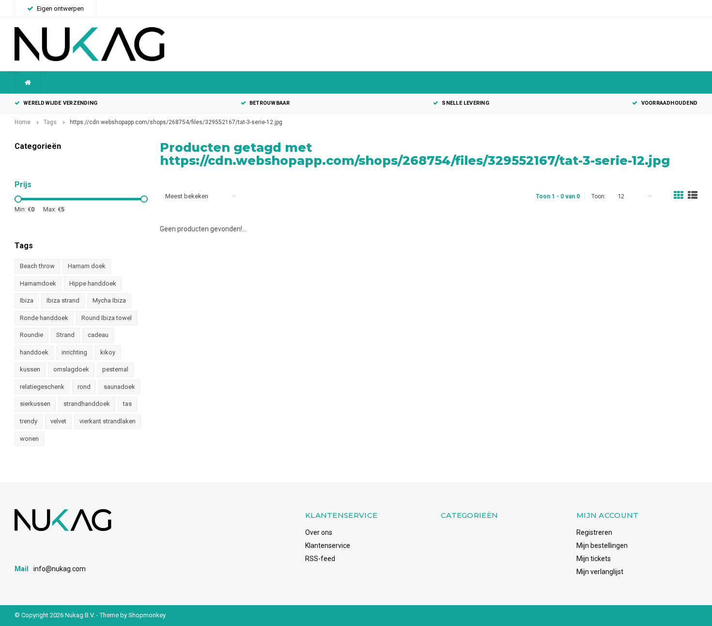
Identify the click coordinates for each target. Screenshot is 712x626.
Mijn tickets (593, 558)
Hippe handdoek (92, 283)
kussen (30, 369)
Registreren (594, 532)
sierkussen (35, 403)
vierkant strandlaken (107, 421)
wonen (29, 438)
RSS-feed (320, 558)
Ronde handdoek (44, 317)
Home (23, 122)
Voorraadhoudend (669, 103)
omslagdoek (71, 369)
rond (84, 386)
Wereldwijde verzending (60, 103)
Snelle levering (465, 103)
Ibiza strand (62, 300)
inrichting (74, 352)
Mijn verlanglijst (599, 572)
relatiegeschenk (42, 386)
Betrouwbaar (269, 103)
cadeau (98, 334)
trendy (28, 421)
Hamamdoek (38, 283)
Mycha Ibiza (109, 300)
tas (127, 403)
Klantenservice (327, 545)
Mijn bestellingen (602, 545)
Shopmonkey (147, 615)
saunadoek (119, 386)
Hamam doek (87, 266)
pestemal (115, 369)
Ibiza (26, 300)
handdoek (34, 352)
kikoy (107, 352)
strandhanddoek (86, 403)
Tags (50, 122)
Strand (65, 334)
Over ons (318, 532)
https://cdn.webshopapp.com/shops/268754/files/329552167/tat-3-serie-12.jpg (176, 122)
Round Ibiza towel (106, 317)
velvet (58, 421)
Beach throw (37, 266)
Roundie (31, 334)
